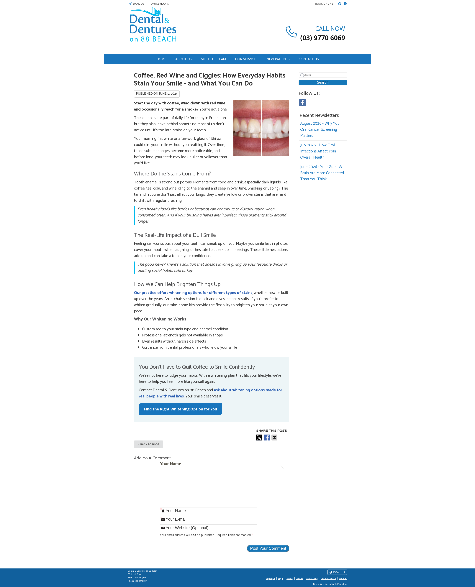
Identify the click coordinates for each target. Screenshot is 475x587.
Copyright (270, 578)
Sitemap (343, 578)
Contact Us (309, 59)
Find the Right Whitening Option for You (180, 409)
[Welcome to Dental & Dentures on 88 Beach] (153, 40)
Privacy (289, 578)
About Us (183, 59)
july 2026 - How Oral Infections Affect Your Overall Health (318, 151)
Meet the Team (213, 59)
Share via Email (274, 437)
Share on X (259, 437)
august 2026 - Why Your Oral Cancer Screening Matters (320, 129)
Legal (280, 578)
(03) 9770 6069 (141, 581)
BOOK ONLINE (324, 3)
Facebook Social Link (302, 102)
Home (161, 59)
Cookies (299, 578)
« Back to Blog (148, 444)
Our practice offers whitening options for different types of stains (193, 293)
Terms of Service (328, 578)
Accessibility (311, 578)
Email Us (138, 3)
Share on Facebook (267, 437)
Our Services (246, 59)
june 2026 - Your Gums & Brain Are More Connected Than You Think (322, 173)
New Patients (278, 59)
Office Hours (160, 3)
